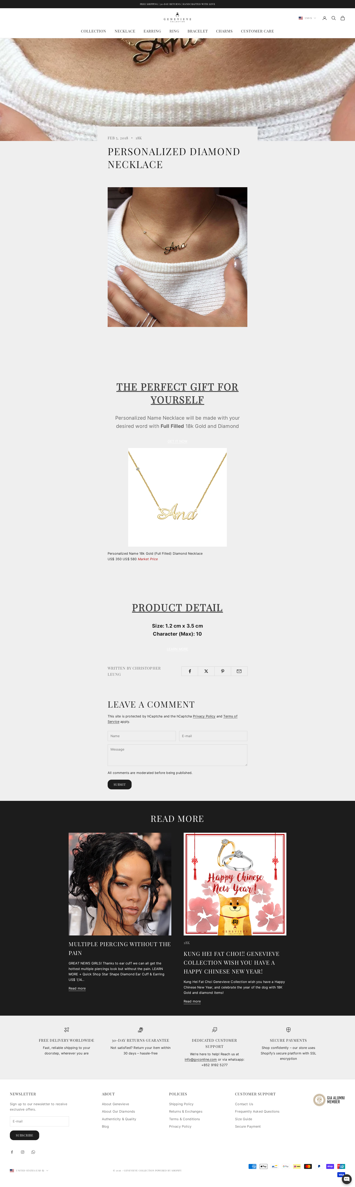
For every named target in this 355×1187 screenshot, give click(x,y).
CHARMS (224, 31)
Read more (77, 988)
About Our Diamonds (118, 1111)
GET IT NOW (178, 441)
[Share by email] (239, 671)
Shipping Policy (181, 1104)
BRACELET (198, 31)
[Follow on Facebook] (12, 1152)
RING (174, 31)
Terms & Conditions (184, 1119)
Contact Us (244, 1104)
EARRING (152, 31)
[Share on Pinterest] (223, 671)
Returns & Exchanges (185, 1111)
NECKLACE (125, 31)
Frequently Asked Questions (257, 1111)
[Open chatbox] (347, 1179)
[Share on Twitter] (206, 671)
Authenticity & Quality (119, 1119)
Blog (105, 1126)
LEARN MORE (177, 649)
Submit (120, 784)
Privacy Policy (204, 716)
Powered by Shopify (168, 1170)
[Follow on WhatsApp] (33, 1152)
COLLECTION (93, 31)
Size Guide (243, 1119)
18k (139, 137)
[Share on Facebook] (190, 671)
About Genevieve (115, 1104)
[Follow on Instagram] (23, 1152)
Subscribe (24, 1135)
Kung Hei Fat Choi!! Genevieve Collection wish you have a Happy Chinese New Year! (232, 962)
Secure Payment (248, 1126)
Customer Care (257, 31)
